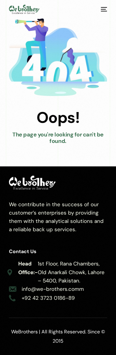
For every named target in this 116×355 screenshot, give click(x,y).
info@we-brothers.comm (53, 289)
